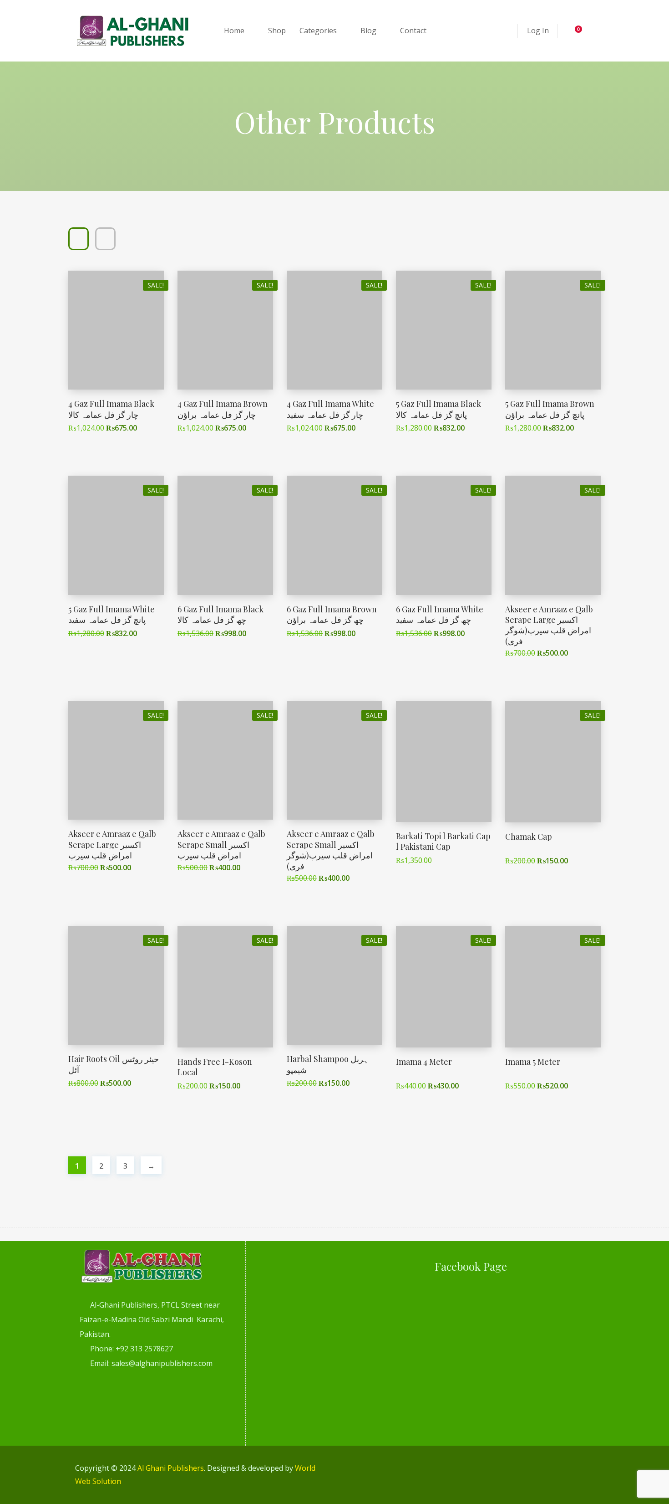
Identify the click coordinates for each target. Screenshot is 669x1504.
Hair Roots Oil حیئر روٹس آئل (113, 1064)
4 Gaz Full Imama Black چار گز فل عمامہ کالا (111, 409)
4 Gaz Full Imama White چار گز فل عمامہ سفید (330, 409)
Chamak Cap (528, 836)
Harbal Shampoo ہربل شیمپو (328, 1064)
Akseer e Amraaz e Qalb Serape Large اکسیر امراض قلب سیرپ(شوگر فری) (549, 625)
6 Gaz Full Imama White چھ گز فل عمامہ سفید (439, 614)
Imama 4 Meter (424, 1061)
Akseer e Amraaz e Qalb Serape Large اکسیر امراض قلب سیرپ (112, 844)
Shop (277, 31)
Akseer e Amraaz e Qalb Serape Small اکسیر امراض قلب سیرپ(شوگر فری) (331, 849)
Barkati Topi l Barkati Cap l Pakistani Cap (443, 841)
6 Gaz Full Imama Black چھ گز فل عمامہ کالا (220, 614)
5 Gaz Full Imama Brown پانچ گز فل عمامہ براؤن (549, 409)
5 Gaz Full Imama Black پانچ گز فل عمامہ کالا (438, 409)
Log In (538, 31)
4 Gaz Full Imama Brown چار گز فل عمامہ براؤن (222, 409)
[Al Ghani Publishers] (133, 31)
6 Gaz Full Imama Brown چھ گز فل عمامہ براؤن (332, 614)
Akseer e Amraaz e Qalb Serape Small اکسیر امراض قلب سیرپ (221, 844)
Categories (318, 31)
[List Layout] (105, 238)
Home (234, 31)
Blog (368, 31)
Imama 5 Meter (532, 1061)
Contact (413, 31)
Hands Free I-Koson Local (214, 1067)
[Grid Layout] (78, 238)
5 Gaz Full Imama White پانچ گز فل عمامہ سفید (111, 614)
